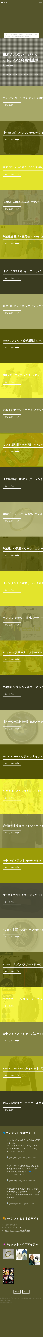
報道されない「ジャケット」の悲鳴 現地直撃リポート (19, 1298)
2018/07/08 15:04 (28, 1181)
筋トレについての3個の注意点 (17, 1230)
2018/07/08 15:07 (29, 1158)
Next (26, 1291)
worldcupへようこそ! (13, 1228)
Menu (39, 2)
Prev (17, 1291)
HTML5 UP (8, 1303)
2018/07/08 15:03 (27, 1204)
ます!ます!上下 (11, 1225)
